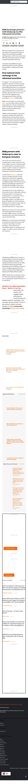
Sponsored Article (16, 475)
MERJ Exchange (6, 45)
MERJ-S (4, 103)
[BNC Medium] (14, 717)
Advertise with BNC (14, 26)
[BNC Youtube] (11, 717)
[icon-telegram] (4, 717)
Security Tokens (14, 45)
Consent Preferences (4, 764)
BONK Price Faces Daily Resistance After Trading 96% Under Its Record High (12, 636)
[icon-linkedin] (6, 717)
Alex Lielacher (5, 40)
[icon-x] (9, 717)
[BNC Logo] (14, 701)
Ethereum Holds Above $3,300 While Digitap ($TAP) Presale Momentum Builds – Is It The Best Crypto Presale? (18, 471)
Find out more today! (17, 308)
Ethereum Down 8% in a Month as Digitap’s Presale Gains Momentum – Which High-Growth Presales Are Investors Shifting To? (18, 502)
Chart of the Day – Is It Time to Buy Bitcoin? (15, 387)
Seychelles (21, 45)
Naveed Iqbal (6, 641)
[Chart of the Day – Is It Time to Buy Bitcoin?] (15, 376)
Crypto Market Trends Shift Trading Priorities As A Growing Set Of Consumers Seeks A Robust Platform (15, 441)
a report (12, 98)
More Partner (22, 463)
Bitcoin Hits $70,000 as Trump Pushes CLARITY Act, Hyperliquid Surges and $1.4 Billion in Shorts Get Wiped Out (13, 623)
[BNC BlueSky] (16, 717)
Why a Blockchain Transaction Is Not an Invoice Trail (15, 424)
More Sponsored (22, 393)
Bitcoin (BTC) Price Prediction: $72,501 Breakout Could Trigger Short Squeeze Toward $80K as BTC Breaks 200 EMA (15, 369)
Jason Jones (5, 616)
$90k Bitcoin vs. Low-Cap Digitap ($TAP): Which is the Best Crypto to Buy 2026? (18, 480)
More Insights (23, 580)
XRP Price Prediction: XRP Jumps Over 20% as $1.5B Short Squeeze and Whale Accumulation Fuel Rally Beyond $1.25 (15, 351)
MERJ (11, 82)
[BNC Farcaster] (19, 717)
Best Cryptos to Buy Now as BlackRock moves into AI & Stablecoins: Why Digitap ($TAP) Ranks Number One (18, 490)
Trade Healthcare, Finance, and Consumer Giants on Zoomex (14, 408)
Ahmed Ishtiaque (7, 593)
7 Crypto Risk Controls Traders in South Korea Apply (15, 458)
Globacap (13, 174)
